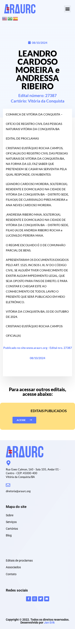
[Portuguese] (10, 18)
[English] (5, 18)
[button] (67, 8)
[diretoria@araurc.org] (8, 485)
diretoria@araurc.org (18, 491)
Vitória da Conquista (46, 100)
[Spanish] (15, 18)
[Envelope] (46, 598)
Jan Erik (49, 622)
